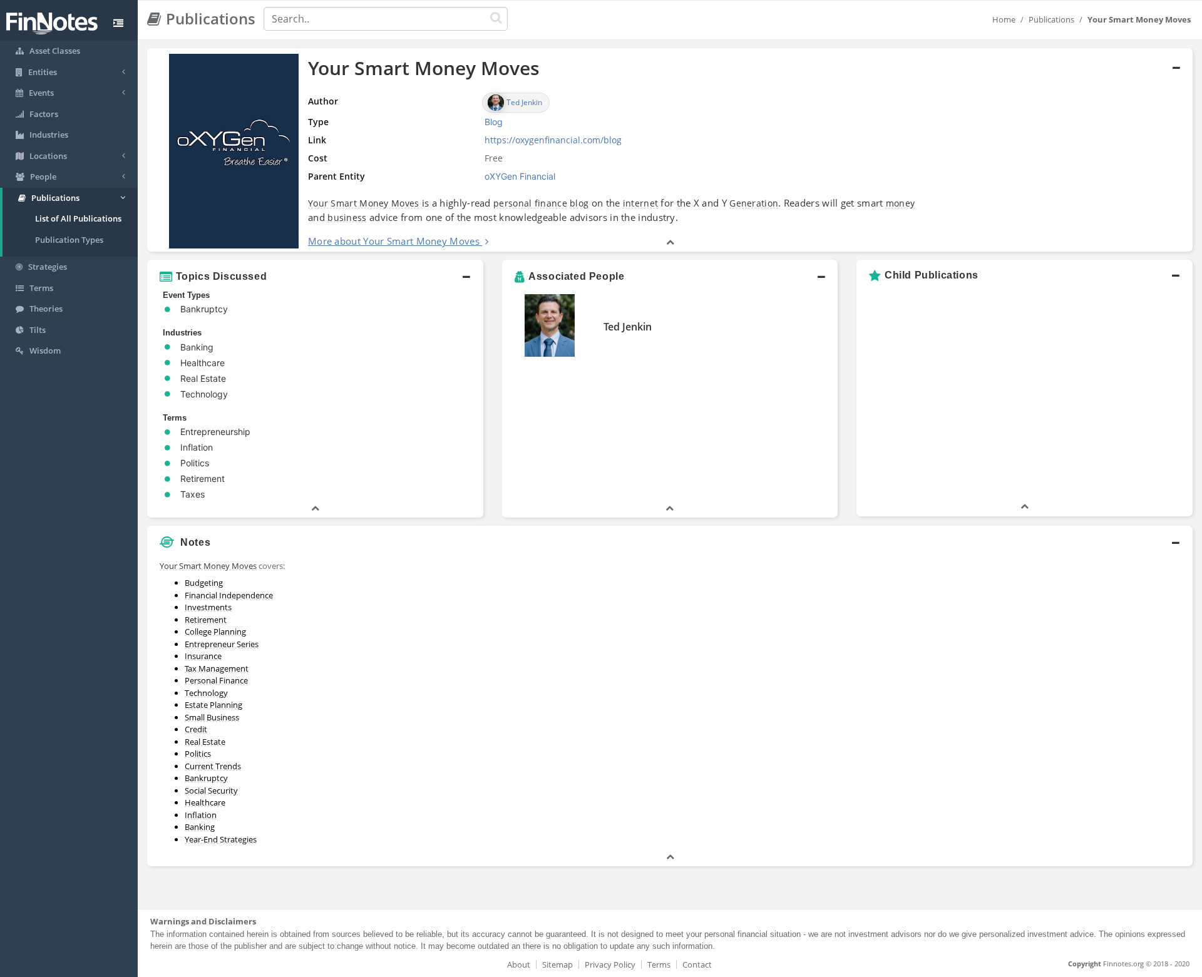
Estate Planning (213, 704)
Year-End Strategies (221, 839)
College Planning (215, 631)
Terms (658, 964)
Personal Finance (216, 680)
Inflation (201, 815)
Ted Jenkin (628, 327)
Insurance (203, 656)
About (518, 964)
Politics (198, 753)
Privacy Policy (610, 964)
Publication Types (69, 239)
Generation (753, 203)
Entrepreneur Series (222, 644)
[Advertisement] (1059, 642)
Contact (697, 964)
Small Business (212, 717)
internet (640, 203)
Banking (200, 826)
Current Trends (213, 766)
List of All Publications (78, 218)
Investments (208, 607)
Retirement (206, 619)
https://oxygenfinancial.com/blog (553, 140)
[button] (670, 150)
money (900, 203)
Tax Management (217, 668)
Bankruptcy (206, 778)
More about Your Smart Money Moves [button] (394, 241)
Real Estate (205, 741)
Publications (1051, 19)
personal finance (530, 203)
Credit (196, 729)
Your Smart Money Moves (363, 203)
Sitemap (557, 964)
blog (579, 203)
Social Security (211, 790)
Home (1003, 19)
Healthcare (205, 802)
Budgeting (204, 582)
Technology (206, 692)
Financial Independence (229, 595)
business (346, 217)
